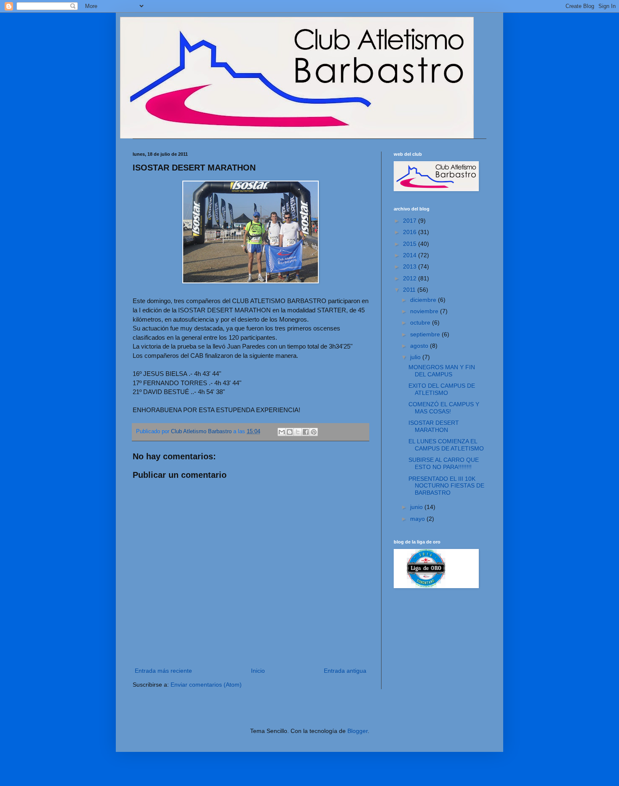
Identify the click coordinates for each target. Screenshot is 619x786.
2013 (410, 266)
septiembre (426, 334)
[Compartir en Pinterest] (314, 432)
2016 (410, 232)
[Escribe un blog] (289, 432)
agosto (420, 345)
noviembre (425, 311)
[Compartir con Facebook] (305, 432)
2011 (410, 289)
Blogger (357, 730)
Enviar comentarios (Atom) (206, 684)
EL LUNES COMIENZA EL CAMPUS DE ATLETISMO (446, 445)
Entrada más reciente (163, 670)
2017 (410, 220)
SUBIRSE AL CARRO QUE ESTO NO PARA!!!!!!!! (443, 463)
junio (417, 507)
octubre (421, 322)
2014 (410, 255)
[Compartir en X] (297, 432)
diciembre (424, 299)
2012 (410, 278)
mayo (418, 518)
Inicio (258, 670)
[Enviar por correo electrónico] (281, 432)
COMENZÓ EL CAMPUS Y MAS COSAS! (443, 408)
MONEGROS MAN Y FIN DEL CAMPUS (441, 371)
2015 (410, 243)
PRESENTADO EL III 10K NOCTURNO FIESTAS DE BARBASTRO (446, 485)
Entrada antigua (345, 670)
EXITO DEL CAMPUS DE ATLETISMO (441, 389)
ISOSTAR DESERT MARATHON (433, 426)
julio (416, 357)
